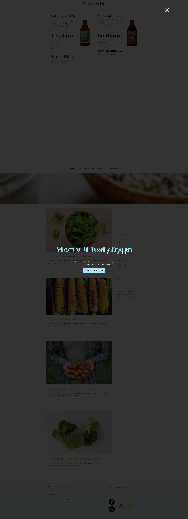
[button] (167, 10)
